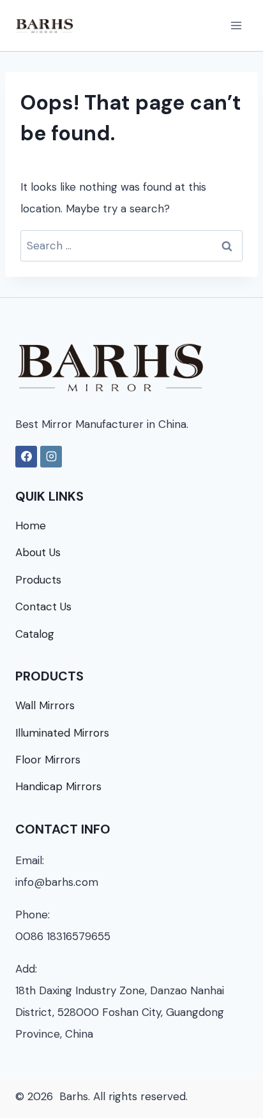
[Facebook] (26, 456)
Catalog (34, 634)
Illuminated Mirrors (62, 733)
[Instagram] (51, 456)
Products (38, 580)
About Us (38, 552)
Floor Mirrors (47, 760)
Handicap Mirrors (58, 786)
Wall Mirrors (45, 705)
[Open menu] (236, 25)
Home (30, 526)
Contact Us (43, 606)
